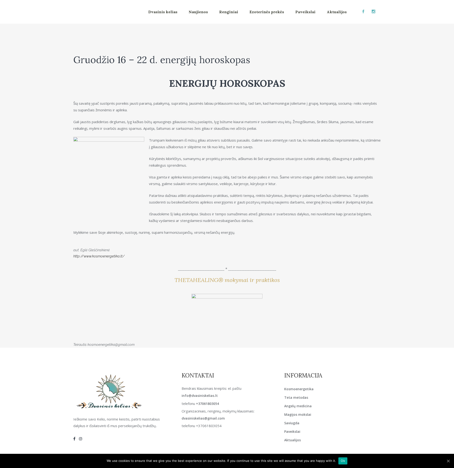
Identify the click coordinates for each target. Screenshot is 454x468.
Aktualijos (292, 440)
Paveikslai (292, 431)
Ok (343, 461)
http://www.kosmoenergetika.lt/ (99, 256)
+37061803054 (207, 403)
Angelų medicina (298, 406)
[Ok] (448, 461)
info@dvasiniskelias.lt (200, 395)
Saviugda (291, 423)
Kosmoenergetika (299, 389)
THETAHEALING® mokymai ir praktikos (227, 280)
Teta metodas (296, 397)
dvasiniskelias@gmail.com (203, 418)
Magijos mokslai (297, 414)
